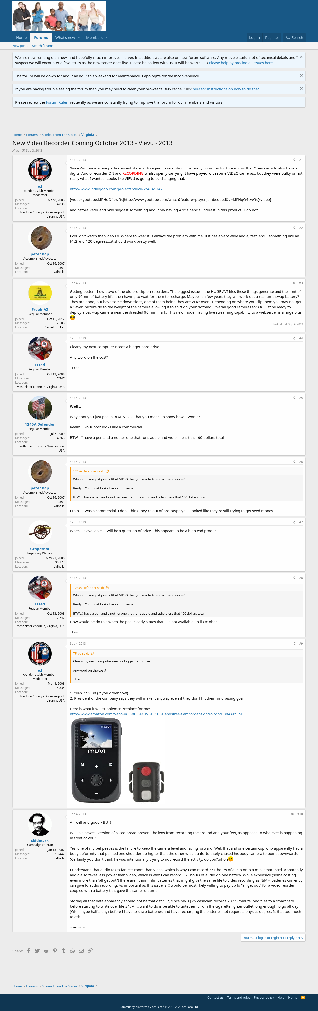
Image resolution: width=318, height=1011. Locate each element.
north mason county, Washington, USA (41, 448)
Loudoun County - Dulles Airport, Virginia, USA (42, 214)
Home (21, 37)
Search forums (42, 45)
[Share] (294, 160)
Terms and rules (238, 997)
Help (281, 997)
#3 (301, 283)
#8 (301, 578)
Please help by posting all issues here (241, 62)
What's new (65, 37)
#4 (301, 338)
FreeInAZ (40, 309)
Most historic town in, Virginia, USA (41, 387)
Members (94, 37)
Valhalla (59, 272)
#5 (301, 398)
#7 (301, 522)
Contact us (215, 997)
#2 (301, 228)
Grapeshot (40, 548)
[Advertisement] (102, 121)
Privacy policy (264, 997)
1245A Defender (40, 424)
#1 (301, 160)
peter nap (40, 254)
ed (18, 150)
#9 (301, 643)
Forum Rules (57, 102)
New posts (20, 45)
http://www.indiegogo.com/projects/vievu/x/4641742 (116, 188)
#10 (300, 814)
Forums (41, 37)
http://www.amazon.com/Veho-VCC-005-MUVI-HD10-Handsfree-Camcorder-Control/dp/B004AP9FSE (156, 713)
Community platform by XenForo (159, 1007)
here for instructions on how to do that (226, 88)
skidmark (40, 840)
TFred (40, 364)
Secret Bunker (55, 327)
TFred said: (81, 653)
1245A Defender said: (88, 471)
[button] (79, 37)
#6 (301, 462)
